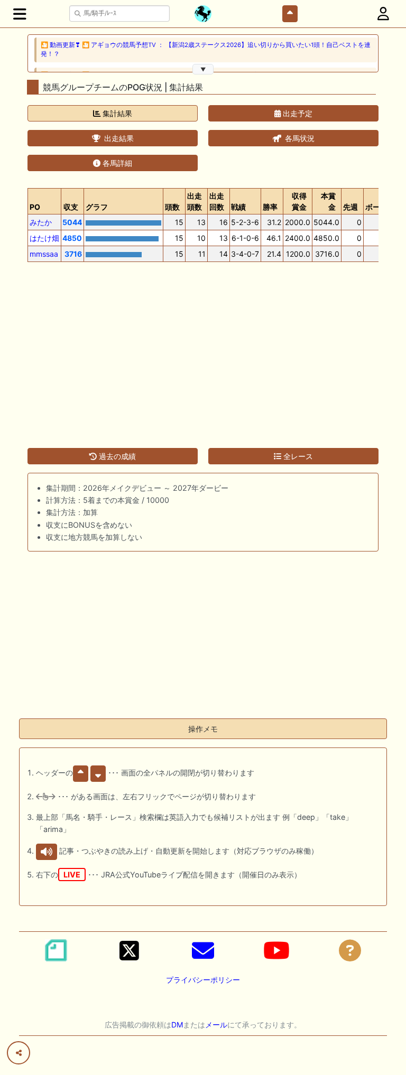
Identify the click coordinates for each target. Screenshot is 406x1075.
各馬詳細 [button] (116, 162)
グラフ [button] (97, 206)
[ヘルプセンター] (350, 950)
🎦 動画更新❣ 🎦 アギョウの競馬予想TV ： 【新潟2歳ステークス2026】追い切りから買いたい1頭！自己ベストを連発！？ (206, 49)
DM (177, 1024)
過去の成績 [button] (116, 456)
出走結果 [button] (118, 138)
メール (216, 1024)
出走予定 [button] (296, 113)
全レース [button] (297, 456)
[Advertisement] (203, 349)
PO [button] (35, 206)
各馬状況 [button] (299, 138)
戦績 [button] (238, 206)
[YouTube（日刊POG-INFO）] (276, 950)
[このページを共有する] (18, 1052)
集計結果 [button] (116, 113)
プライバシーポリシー (203, 979)
